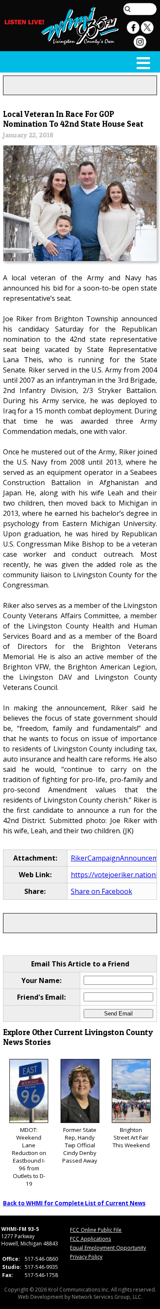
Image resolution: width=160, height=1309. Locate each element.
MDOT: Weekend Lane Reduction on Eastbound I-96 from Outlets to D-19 (29, 1156)
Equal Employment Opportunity (108, 1247)
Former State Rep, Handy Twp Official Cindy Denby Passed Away (79, 1145)
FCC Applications (90, 1238)
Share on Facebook (101, 891)
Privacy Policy (86, 1256)
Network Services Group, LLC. (107, 1296)
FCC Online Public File (96, 1229)
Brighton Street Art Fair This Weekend (131, 1137)
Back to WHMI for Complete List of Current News (74, 1203)
